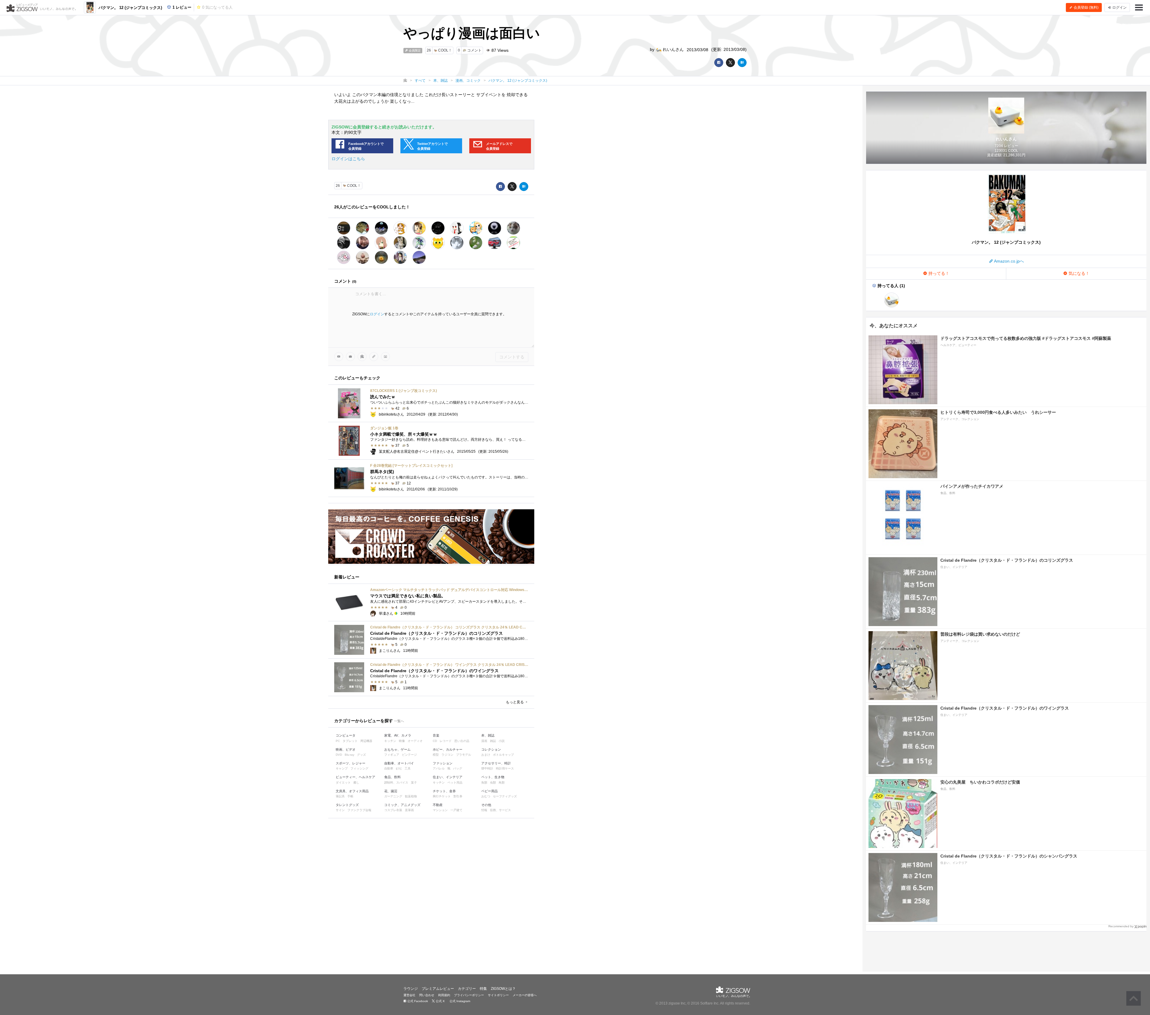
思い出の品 (461, 741)
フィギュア (391, 754)
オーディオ (415, 741)
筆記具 (340, 796)
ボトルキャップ (503, 754)
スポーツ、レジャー (350, 763)
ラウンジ (410, 989)
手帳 (350, 796)
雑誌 (493, 741)
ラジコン (447, 754)
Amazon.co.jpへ (1008, 261)
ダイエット (343, 782)
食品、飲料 (392, 777)
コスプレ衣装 (393, 810)
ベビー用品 (489, 791)
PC (338, 741)
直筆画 (409, 810)
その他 (486, 805)
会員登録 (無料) (1085, 7)
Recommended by (1121, 926)
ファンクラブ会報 (359, 810)
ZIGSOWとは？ (503, 989)
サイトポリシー (498, 995)
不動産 (438, 805)
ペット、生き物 (492, 777)
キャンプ (342, 768)
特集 (483, 989)
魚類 (484, 782)
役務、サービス (500, 810)
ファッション (443, 763)
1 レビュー (181, 7)
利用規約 (444, 995)
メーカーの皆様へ (525, 995)
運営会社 (409, 995)
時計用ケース (505, 768)
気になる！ (1078, 273)
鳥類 (502, 782)
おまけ (485, 754)
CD (435, 741)
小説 (502, 741)
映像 (402, 741)
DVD (339, 754)
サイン (340, 810)
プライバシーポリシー (469, 995)
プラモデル (463, 754)
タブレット (350, 741)
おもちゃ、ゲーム (397, 749)
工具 (408, 768)
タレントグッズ (347, 805)
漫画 (484, 741)
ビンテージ (409, 754)
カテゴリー (467, 989)
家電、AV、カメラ (397, 735)
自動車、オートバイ (399, 763)
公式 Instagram (459, 1001)
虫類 (493, 782)
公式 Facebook (417, 1001)
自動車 (388, 768)
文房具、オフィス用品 (352, 791)
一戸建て (456, 810)
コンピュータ (345, 735)
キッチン (390, 741)
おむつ (485, 796)
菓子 (414, 782)
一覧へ (399, 721)
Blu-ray (349, 754)
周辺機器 (366, 741)
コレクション (491, 749)
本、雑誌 (487, 735)
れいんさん (673, 49)
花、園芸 (390, 791)
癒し (356, 782)
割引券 (457, 796)
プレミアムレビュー (438, 989)
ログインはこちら (348, 158)
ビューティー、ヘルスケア (355, 777)
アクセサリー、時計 (496, 763)
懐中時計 (487, 768)
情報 (484, 810)
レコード (446, 741)
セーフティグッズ (505, 796)
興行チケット (442, 796)
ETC (399, 768)
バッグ (457, 768)
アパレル (439, 768)
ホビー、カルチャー (447, 749)
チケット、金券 (444, 791)
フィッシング (359, 768)
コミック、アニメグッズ (402, 805)
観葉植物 (411, 796)
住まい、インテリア (447, 777)
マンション (440, 810)
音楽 (436, 735)
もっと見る (515, 702)
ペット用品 (454, 782)
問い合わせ (426, 995)
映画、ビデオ (345, 749)
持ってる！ (938, 273)
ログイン (377, 314)
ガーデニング (393, 796)
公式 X (440, 1001)
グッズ (361, 754)
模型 (436, 754)
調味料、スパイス (396, 782)
